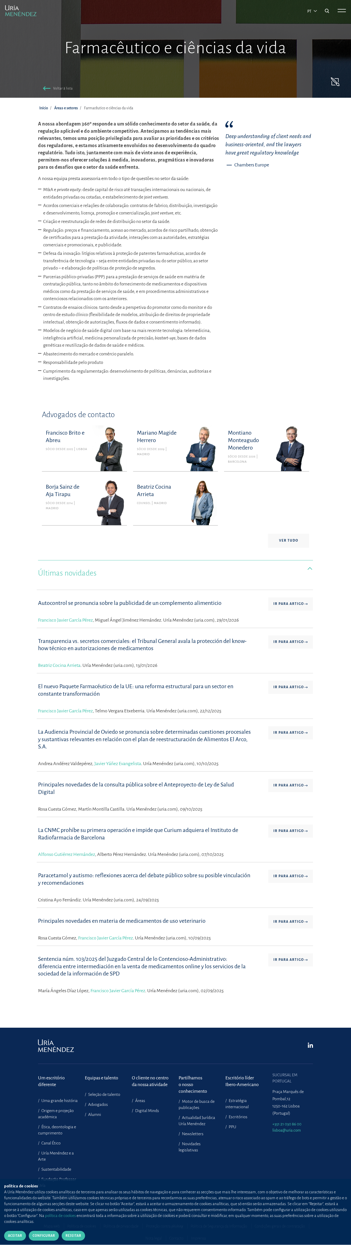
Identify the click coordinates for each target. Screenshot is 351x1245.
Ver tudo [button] (288, 540)
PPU (232, 1127)
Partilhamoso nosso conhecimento (193, 1081)
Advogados (97, 1104)
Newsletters (192, 1134)
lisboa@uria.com (286, 1130)
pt (309, 11)
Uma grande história (59, 1100)
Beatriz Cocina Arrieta (59, 665)
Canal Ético (51, 1143)
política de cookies (60, 1215)
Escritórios (237, 1117)
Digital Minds (146, 1110)
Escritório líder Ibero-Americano (242, 1081)
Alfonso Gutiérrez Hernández (66, 854)
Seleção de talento (103, 1094)
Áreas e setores (66, 108)
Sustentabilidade (56, 1169)
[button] (57, 89)
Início (43, 108)
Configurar (44, 1236)
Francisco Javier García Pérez (65, 620)
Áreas (139, 1100)
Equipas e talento (101, 1077)
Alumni (94, 1114)
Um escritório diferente (51, 1081)
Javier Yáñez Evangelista (117, 763)
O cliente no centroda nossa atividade (150, 1081)
